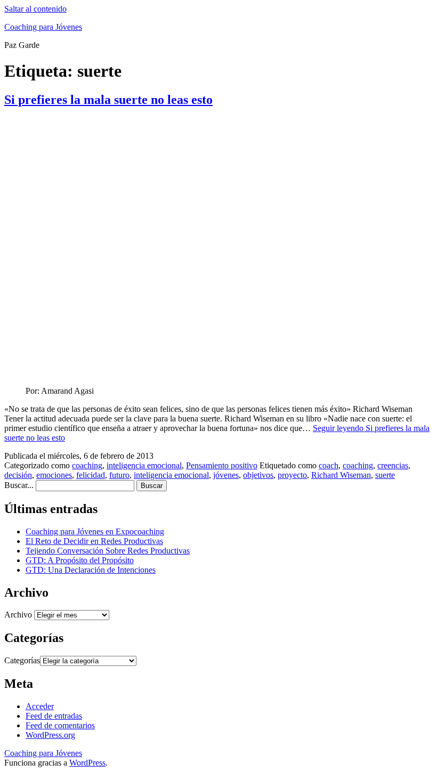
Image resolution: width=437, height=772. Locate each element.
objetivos (258, 475)
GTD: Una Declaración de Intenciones (91, 569)
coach (328, 465)
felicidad (90, 475)
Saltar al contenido (35, 8)
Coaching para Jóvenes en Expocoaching (95, 531)
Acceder (40, 706)
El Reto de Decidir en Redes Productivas (94, 541)
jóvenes (226, 475)
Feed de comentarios (60, 725)
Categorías (22, 660)
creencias (392, 465)
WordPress (87, 762)
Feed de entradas (54, 715)
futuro (119, 475)
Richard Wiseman (341, 475)
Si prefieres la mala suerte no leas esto (108, 100)
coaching (87, 465)
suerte (385, 475)
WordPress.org (50, 735)
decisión (18, 475)
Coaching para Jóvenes (43, 26)
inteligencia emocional (144, 465)
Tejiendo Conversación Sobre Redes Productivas (108, 550)
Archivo (18, 614)
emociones (54, 475)
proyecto (292, 475)
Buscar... (19, 485)
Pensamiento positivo (221, 465)
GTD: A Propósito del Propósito (80, 560)
